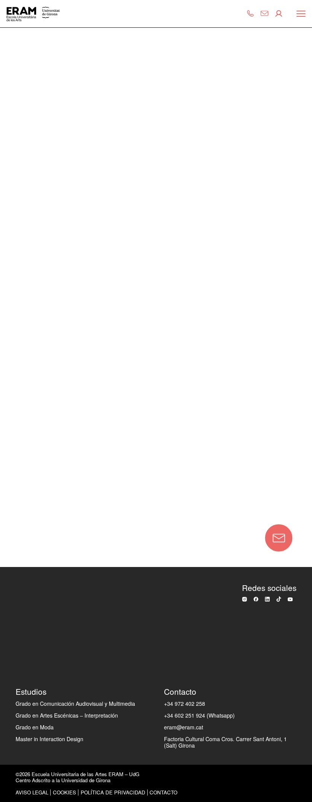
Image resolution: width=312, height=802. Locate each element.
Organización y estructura (47, 248)
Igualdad (21, 298)
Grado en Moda (35, 727)
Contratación (27, 423)
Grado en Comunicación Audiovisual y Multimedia (75, 703)
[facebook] (255, 599)
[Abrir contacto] (278, 538)
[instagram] (244, 599)
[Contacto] (266, 14)
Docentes (22, 373)
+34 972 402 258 (184, 703)
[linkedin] (267, 599)
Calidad (20, 273)
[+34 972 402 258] (251, 13)
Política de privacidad (113, 792)
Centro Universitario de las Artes (48, 219)
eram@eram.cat (183, 727)
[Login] (280, 13)
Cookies (64, 792)
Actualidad (24, 323)
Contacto (65, 505)
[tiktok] (278, 599)
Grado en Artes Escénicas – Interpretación (67, 715)
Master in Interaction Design (49, 739)
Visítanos (22, 473)
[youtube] (290, 599)
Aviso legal (32, 792)
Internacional (28, 348)
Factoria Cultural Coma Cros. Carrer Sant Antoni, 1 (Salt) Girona (225, 742)
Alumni (18, 398)
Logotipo (21, 448)
